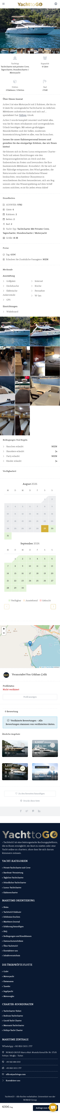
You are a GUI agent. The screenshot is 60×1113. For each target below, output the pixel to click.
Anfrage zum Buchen (45, 1108)
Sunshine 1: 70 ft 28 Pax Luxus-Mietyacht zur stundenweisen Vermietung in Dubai (43, 776)
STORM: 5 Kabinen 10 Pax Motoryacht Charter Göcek (13, 746)
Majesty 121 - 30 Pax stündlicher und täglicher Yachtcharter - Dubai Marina (43, 746)
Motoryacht (8, 976)
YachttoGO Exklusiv (12, 912)
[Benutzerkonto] (56, 4)
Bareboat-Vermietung (13, 873)
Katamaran (8, 981)
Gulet (5, 971)
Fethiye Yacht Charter (13, 1030)
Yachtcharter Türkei (12, 1011)
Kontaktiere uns (10, 951)
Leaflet (42, 667)
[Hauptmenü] (4, 4)
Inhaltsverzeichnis (11, 956)
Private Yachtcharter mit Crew (16, 868)
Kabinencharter (10, 893)
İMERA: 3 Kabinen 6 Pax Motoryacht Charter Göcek (13, 769)
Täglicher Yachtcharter (13, 878)
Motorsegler (8, 996)
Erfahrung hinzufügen (13, 927)
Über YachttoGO (10, 946)
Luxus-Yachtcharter (12, 888)
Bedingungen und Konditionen (17, 936)
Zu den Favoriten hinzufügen (31, 794)
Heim (6, 907)
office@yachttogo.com (16, 1074)
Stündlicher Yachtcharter (14, 883)
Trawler (6, 986)
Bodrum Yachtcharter (13, 1016)
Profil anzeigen (30, 697)
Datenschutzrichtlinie (13, 941)
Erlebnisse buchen (11, 917)
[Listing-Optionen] (23, 751)
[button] (30, 644)
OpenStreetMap (49, 667)
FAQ (5, 931)
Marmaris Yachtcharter (13, 1025)
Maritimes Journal (11, 922)
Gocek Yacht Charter (12, 1021)
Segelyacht (8, 991)
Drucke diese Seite (31, 801)
